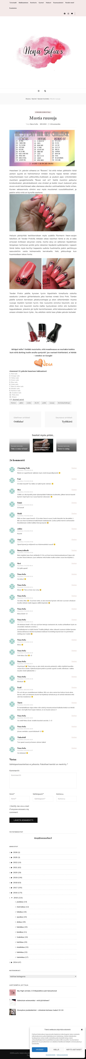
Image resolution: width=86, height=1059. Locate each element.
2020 (15, 872)
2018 (15, 882)
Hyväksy (39, 1050)
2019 (15, 877)
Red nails (14, 374)
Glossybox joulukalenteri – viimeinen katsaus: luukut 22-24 (40, 1010)
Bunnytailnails (23, 550)
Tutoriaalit (13, 3)
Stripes (14, 397)
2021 (15, 867)
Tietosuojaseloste (62, 1055)
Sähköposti (38, 794)
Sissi (19, 563)
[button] (82, 1030)
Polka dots (15, 395)
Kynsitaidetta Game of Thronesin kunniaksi (42, 448)
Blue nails (14, 382)
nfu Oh (37, 403)
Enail (19, 687)
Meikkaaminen (23, 3)
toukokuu (20, 937)
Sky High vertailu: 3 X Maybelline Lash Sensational (37, 991)
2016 (15, 893)
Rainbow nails (15, 390)
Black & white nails (17, 386)
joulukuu (20, 902)
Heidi (19, 513)
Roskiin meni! (69, 3)
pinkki (44, 403)
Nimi (12, 794)
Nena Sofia (34, 124)
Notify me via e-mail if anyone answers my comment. (19, 809)
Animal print (18, 399)
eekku (19, 529)
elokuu (19, 922)
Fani (19, 479)
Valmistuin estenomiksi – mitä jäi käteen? (33, 1000)
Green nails (15, 380)
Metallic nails (15, 388)
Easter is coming (63, 449)
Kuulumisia (13, 8)
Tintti (19, 702)
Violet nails (14, 384)
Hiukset (48, 3)
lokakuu (20, 912)
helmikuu (20, 952)
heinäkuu (20, 927)
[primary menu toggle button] (39, 90)
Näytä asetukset (74, 1050)
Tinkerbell (21, 737)
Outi (19, 539)
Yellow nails (15, 378)
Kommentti (14, 770)
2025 (15, 857)
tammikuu (21, 957)
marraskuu (21, 907)
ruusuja (52, 403)
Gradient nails (16, 393)
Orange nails (15, 376)
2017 (15, 888)
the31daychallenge (64, 403)
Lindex (29, 403)
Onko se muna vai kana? (19, 449)
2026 (15, 852)
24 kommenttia (55, 124)
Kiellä (56, 1050)
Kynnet (41, 3)
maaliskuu (21, 947)
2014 (15, 962)
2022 (15, 862)
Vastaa (74, 468)
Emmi (19, 502)
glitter (21, 403)
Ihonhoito (33, 3)
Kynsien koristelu (43, 112)
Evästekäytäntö (50, 1055)
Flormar (13, 403)
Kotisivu (59, 794)
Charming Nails (23, 468)
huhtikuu (20, 942)
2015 (16, 898)
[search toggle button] (45, 91)
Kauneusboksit (58, 3)
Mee (19, 489)
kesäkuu (20, 932)
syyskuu (20, 917)
